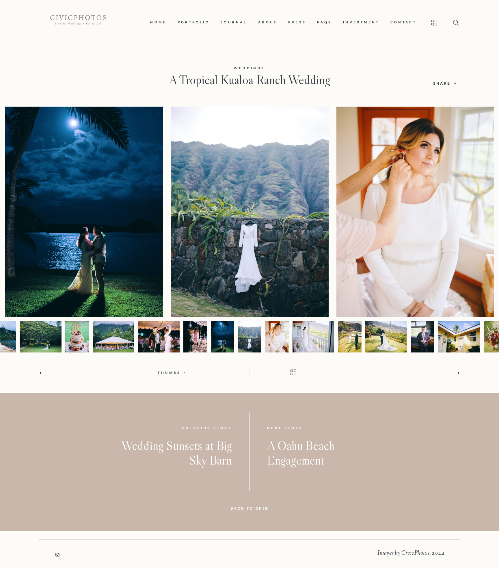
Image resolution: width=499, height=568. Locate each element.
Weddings (249, 68)
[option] (249, 212)
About (267, 22)
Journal (234, 22)
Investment (361, 22)
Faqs (324, 22)
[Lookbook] (427, 22)
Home (158, 22)
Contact (403, 22)
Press (297, 22)
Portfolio (194, 22)
